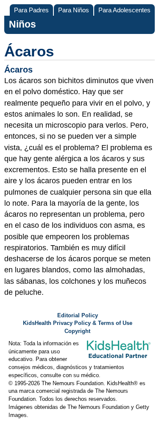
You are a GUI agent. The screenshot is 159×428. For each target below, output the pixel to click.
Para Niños (73, 10)
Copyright (77, 331)
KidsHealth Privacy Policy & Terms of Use (77, 323)
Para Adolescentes (124, 10)
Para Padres (31, 10)
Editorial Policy (77, 316)
